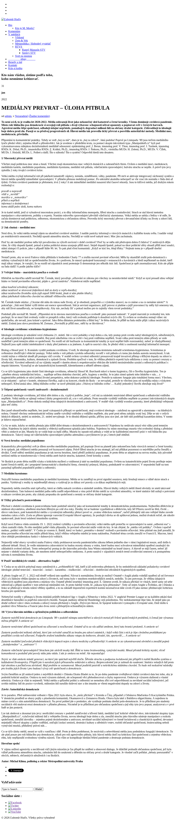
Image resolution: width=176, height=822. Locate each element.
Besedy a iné (15, 62)
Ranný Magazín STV (33, 49)
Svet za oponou (23, 55)
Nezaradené (21, 116)
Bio (10, 25)
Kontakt (12, 65)
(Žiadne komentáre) (39, 116)
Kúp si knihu (15, 68)
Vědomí (19, 37)
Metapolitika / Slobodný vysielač (33, 43)
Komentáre (14, 31)
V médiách (14, 34)
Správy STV (29, 52)
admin (8, 116)
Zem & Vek (21, 40)
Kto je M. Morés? (24, 28)
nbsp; (21, 59)
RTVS (18, 46)
